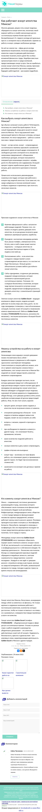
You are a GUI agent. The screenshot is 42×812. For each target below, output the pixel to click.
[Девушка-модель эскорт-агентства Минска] (21, 334)
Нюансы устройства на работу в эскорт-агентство (20, 111)
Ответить (15, 777)
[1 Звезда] (12, 645)
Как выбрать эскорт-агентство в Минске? (18, 108)
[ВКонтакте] (18, 651)
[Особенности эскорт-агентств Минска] (21, 203)
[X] (24, 651)
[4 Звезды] (17, 645)
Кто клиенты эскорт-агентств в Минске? (17, 113)
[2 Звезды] (14, 645)
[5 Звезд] (19, 645)
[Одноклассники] (21, 651)
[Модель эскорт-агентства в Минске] (21, 484)
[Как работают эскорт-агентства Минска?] (21, 585)
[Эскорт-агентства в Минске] (21, 86)
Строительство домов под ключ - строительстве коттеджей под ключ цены (19, 804)
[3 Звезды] (16, 645)
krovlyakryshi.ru (26, 808)
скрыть (16, 102)
